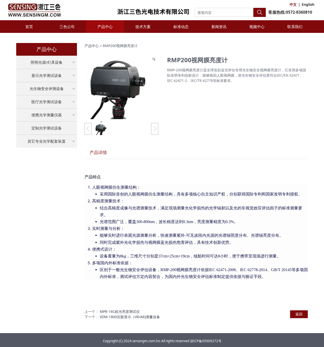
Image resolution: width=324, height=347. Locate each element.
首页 (29, 26)
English (308, 4)
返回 (298, 314)
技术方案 (143, 26)
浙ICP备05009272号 (205, 341)
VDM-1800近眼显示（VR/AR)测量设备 (130, 316)
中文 (293, 4)
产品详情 (98, 152)
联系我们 (294, 26)
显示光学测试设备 (46, 75)
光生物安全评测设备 (47, 88)
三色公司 (67, 26)
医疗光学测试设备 (46, 101)
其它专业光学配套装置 (47, 141)
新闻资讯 (219, 26)
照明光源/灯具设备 (47, 62)
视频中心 (257, 26)
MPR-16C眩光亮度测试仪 (120, 311)
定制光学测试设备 (46, 128)
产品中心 (105, 26)
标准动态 (181, 26)
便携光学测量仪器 (46, 114)
